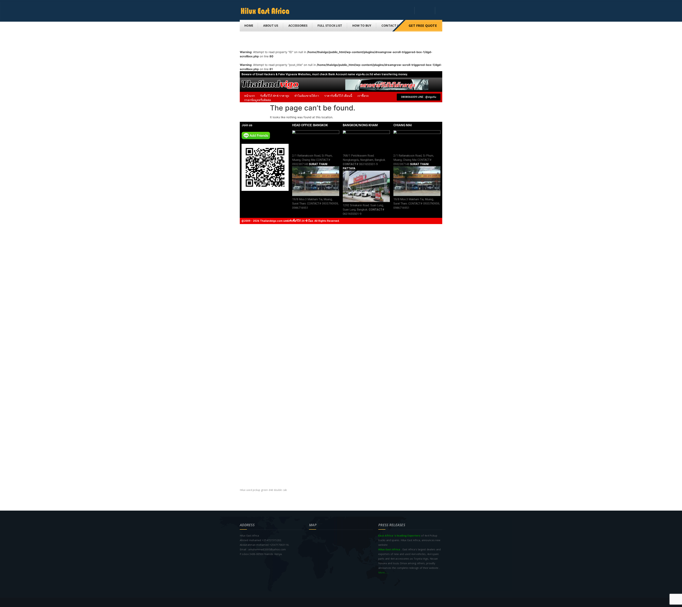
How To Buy (361, 26)
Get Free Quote (423, 25)
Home (248, 26)
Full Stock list (330, 26)
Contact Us (391, 26)
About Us (270, 26)
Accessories (297, 26)
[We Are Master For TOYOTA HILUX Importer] (267, 10)
